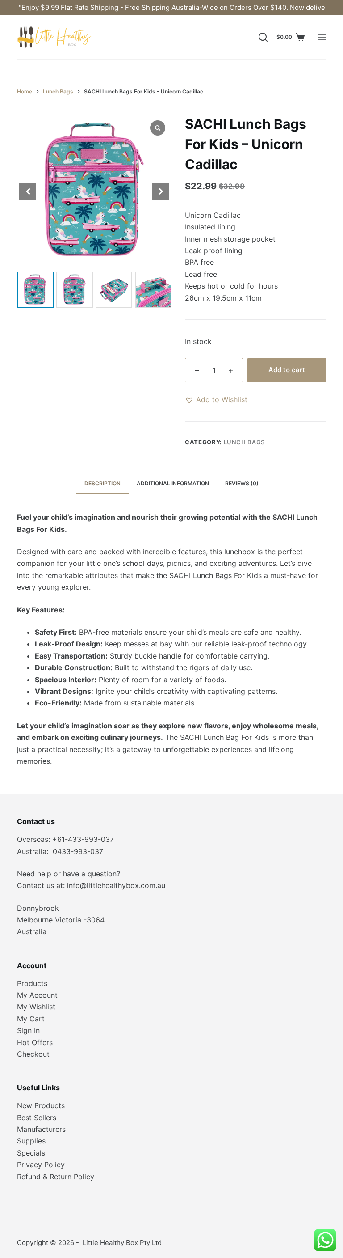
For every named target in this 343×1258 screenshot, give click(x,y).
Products (32, 983)
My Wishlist (36, 1006)
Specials (31, 1152)
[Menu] (322, 37)
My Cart (31, 1018)
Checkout (33, 1054)
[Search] (263, 37)
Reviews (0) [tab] (242, 483)
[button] (216, 399)
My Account (37, 994)
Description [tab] (102, 483)
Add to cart (286, 370)
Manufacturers (41, 1129)
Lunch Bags (244, 442)
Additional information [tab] (173, 483)
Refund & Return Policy (55, 1176)
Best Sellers (36, 1117)
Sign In (28, 1030)
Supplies (31, 1140)
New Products (41, 1105)
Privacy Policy (41, 1164)
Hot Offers (35, 1042)
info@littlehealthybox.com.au (116, 885)
